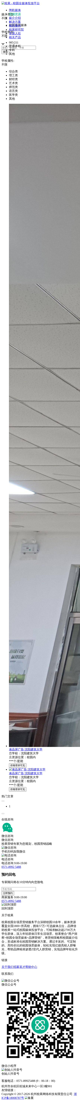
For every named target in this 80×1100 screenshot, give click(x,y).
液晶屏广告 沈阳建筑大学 (25, 749)
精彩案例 (15, 25)
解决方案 (15, 21)
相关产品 (15, 37)
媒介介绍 (15, 17)
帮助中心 (31, 966)
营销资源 (15, 14)
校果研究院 (16, 29)
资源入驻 (15, 33)
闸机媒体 (15, 10)
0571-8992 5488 (11, 866)
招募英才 (19, 966)
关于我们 (7, 966)
